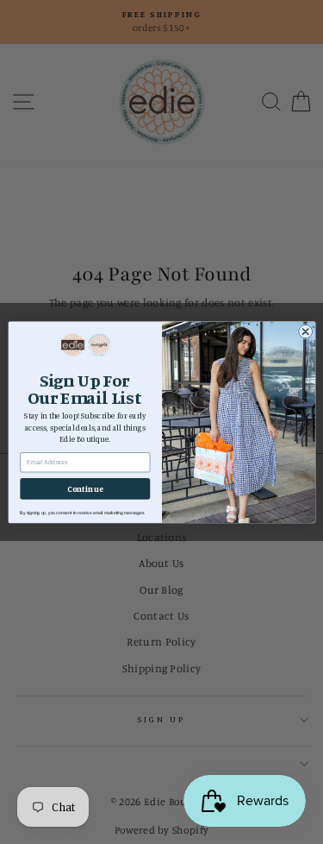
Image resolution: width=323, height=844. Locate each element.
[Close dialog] (305, 331)
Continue (84, 488)
